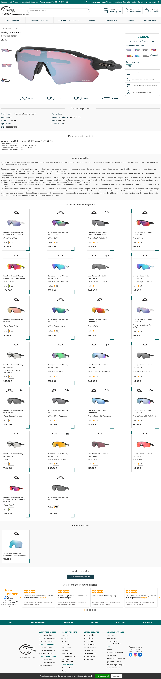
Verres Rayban (89, 638)
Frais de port (111, 656)
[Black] (146, 50)
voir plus (43, 598)
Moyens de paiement (114, 653)
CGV (11, 622)
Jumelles (64, 638)
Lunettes (109, 635)
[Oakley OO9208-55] (100, 363)
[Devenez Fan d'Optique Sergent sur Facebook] (131, 655)
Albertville (109, 2)
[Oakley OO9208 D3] (60, 495)
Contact (94, 622)
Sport (92, 20)
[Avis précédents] (20, 597)
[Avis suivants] (159, 597)
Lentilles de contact (68, 20)
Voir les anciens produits (80, 577)
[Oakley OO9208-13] (16, 363)
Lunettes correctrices (47, 638)
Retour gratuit (45, 2)
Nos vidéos (147, 622)
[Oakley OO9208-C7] (16, 317)
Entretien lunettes (68, 656)
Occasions (65, 671)
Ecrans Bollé (88, 660)
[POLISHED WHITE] (138, 56)
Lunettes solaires (45, 635)
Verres (130, 20)
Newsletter (68, 622)
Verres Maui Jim (90, 653)
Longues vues (66, 635)
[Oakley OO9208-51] (16, 407)
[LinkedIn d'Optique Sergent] (140, 655)
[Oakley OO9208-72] (100, 317)
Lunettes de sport (68, 653)
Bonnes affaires (67, 668)
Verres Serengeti (90, 647)
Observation (111, 20)
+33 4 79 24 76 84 (61, 2)
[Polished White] (130, 50)
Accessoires (150, 20)
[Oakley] (16, 212)
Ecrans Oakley (89, 656)
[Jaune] (130, 56)
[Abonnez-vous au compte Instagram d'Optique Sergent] (135, 655)
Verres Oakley (89, 635)
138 (129, 66)
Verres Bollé (88, 650)
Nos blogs (120, 622)
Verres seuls (66, 647)
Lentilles (64, 650)
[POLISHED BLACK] (138, 50)
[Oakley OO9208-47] (145, 317)
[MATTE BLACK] (154, 50)
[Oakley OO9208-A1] (60, 363)
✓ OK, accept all (102, 676)
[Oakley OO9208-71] (60, 317)
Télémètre (65, 644)
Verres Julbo (88, 641)
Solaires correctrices (46, 641)
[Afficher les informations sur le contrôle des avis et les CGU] (17, 601)
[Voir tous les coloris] (154, 55)
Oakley (16, 28)
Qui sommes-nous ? (114, 662)
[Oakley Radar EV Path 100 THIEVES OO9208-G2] (16, 495)
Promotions (67, 665)
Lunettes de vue (12, 20)
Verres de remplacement (67, 661)
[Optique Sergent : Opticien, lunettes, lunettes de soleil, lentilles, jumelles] (7, 11)
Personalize (116, 676)
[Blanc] (146, 56)
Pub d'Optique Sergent (115, 665)
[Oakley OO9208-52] (145, 363)
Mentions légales (38, 622)
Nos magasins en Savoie (115, 659)
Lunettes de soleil (39, 20)
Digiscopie (65, 641)
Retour (109, 650)
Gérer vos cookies (113, 668)
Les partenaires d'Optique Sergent (113, 642)
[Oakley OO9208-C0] (145, 407)
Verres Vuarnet (89, 644)
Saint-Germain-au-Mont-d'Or (149, 2)
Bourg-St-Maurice (130, 2)
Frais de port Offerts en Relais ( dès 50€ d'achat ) (19, 2)
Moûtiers (118, 2)
